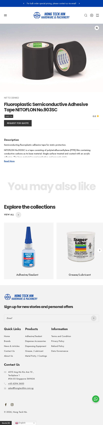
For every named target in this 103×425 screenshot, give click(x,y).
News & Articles (11, 346)
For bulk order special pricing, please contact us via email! (51, 3)
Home (7, 336)
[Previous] (23, 3)
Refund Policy (57, 346)
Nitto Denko (11, 97)
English (21, 423)
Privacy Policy (57, 341)
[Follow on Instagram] (12, 404)
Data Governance (59, 351)
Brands (7, 341)
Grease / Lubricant (34, 351)
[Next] (79, 3)
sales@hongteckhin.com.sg (20, 388)
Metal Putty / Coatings (36, 355)
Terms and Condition (61, 336)
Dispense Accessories (35, 341)
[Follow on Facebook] (5, 404)
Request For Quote (18, 123)
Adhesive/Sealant (33, 336)
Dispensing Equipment (35, 346)
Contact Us (9, 351)
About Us (8, 355)
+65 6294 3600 (16, 383)
